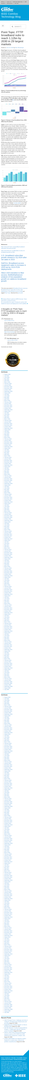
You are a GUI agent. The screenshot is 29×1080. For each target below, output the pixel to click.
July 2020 (6, 486)
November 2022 (8, 443)
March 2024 (7, 419)
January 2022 (7, 459)
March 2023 (7, 437)
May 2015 (6, 582)
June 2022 (6, 451)
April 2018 (6, 528)
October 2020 (7, 482)
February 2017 (8, 549)
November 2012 (8, 628)
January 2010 (7, 680)
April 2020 (6, 491)
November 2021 (8, 462)
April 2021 (6, 472)
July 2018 (6, 523)
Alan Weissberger (19, 47)
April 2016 (6, 565)
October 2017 (7, 537)
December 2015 (8, 571)
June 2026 (6, 377)
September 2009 (8, 686)
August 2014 (7, 595)
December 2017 (8, 534)
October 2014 (7, 592)
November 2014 (8, 591)
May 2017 (6, 545)
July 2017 (6, 542)
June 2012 (6, 635)
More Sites (16, 3)
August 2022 (7, 448)
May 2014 (6, 600)
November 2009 (8, 683)
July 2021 (6, 468)
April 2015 (6, 583)
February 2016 (8, 568)
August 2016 (7, 558)
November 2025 (8, 388)
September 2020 (8, 483)
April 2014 (6, 601)
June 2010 (6, 672)
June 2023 (6, 432)
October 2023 (7, 426)
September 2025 (8, 391)
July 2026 (6, 376)
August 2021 (7, 466)
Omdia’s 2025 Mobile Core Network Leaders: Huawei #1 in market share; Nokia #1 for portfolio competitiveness (15, 1040)
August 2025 (7, 392)
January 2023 (7, 440)
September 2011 (8, 649)
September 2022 (8, 446)
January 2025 (7, 403)
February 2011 (7, 660)
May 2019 (6, 508)
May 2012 (6, 637)
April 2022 (6, 454)
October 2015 (7, 574)
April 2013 (6, 620)
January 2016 (7, 569)
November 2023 (8, 425)
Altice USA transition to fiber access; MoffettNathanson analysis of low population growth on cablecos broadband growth (13, 277)
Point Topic (7, 292)
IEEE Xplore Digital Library (18, 1)
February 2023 (8, 439)
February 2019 (8, 512)
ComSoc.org (9, 1)
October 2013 (7, 611)
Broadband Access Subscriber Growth (10, 289)
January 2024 (7, 422)
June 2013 (6, 617)
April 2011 (6, 657)
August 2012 (7, 632)
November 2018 (8, 517)
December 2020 (8, 479)
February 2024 (8, 420)
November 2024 (8, 406)
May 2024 (6, 415)
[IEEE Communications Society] (7, 1076)
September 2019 (8, 502)
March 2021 (7, 474)
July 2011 (6, 652)
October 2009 (7, 684)
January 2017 (7, 551)
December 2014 (8, 589)
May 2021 (6, 471)
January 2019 (7, 514)
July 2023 (6, 431)
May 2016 (6, 563)
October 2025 (7, 389)
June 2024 (6, 414)
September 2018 (8, 520)
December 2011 (8, 645)
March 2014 (7, 603)
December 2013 (8, 608)
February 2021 (8, 475)
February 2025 (8, 402)
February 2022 (8, 457)
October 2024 (7, 408)
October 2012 (7, 629)
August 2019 (7, 503)
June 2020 (6, 488)
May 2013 (6, 618)
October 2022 (7, 445)
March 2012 (7, 640)
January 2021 (7, 477)
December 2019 (8, 497)
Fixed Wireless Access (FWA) (15, 291)
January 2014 (7, 606)
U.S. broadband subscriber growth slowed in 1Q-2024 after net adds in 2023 (14, 257)
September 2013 (8, 612)
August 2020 (7, 485)
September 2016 (8, 557)
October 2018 (7, 518)
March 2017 (7, 548)
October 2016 (7, 555)
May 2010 (6, 674)
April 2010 (6, 675)
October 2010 (7, 666)
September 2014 (8, 594)
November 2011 (8, 646)
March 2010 (7, 677)
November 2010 (8, 665)
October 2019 (7, 500)
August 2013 (7, 614)
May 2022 (6, 452)
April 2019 (6, 509)
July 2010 (6, 671)
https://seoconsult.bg (9, 331)
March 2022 (7, 455)
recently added (17, 203)
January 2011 (7, 661)
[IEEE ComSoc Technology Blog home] (14, 9)
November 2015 (8, 572)
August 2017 (7, 540)
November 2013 (8, 609)
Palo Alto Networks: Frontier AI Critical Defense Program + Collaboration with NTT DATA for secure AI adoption (15, 1029)
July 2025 (6, 394)
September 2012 (8, 631)
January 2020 (7, 495)
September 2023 (8, 428)
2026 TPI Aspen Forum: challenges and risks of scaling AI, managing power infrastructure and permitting (15, 1022)
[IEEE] (20, 1076)
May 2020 (6, 489)
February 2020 (8, 494)
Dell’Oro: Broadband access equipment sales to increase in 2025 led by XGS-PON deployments (13, 266)
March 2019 (7, 511)
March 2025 (7, 400)
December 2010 (8, 663)
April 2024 (6, 417)
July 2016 (6, 560)
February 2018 (8, 531)
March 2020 (7, 492)
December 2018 (8, 515)
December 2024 (8, 405)
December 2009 (8, 681)
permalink (20, 292)
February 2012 (8, 641)
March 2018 (7, 529)
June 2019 (6, 506)
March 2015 (7, 585)
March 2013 (7, 621)
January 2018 (7, 532)
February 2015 (8, 586)
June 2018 (6, 525)
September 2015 (8, 575)
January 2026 (7, 385)
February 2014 (8, 605)
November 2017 (8, 535)
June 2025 (6, 396)
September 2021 (8, 465)
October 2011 (7, 648)
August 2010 (7, 669)
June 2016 (6, 562)
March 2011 (7, 658)
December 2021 (8, 460)
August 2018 (7, 522)
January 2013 (7, 625)
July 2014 (6, 597)
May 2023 (6, 434)
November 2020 (8, 480)
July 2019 (6, 505)
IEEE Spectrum (10, 3)
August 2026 (7, 374)
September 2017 (8, 538)
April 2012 (6, 638)
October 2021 (7, 463)
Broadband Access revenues (20, 288)
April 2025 (6, 399)
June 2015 (6, 580)
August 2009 (7, 688)
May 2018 (6, 526)
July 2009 (6, 689)
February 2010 (8, 678)
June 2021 (6, 469)
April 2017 (6, 546)
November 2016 (8, 554)
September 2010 (8, 668)
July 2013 (6, 615)
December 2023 (8, 423)
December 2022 (8, 442)
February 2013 (8, 623)
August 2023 (7, 429)
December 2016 (8, 552)
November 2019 (8, 498)
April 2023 (6, 435)
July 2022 (6, 449)
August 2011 (7, 651)
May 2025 (6, 397)
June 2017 (6, 543)
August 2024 (7, 411)
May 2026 (6, 379)
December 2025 (8, 386)
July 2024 (6, 412)
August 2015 (7, 577)
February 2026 (8, 383)
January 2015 (7, 588)
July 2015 (6, 578)
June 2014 (6, 598)
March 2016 (7, 566)
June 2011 (6, 654)
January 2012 (7, 643)
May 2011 (6, 655)
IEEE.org (2, 1)
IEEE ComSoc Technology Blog (11, 15)
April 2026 (6, 380)
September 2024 (8, 409)
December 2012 (8, 626)
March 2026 (7, 382)
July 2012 (6, 634)
